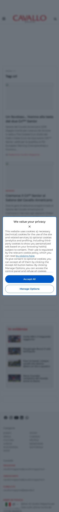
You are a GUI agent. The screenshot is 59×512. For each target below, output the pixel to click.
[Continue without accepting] (29, 226)
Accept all (29, 279)
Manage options (29, 288)
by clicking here (25, 255)
